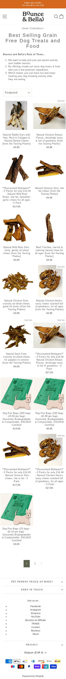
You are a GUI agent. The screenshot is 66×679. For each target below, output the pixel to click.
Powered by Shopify (33, 676)
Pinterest (35, 613)
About (36, 634)
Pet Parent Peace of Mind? (32, 582)
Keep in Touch (32, 589)
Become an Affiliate (35, 620)
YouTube (35, 616)
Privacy (32, 645)
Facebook (35, 606)
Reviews (35, 630)
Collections (36, 28)
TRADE (35, 623)
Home (25, 28)
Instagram (35, 610)
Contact (36, 627)
